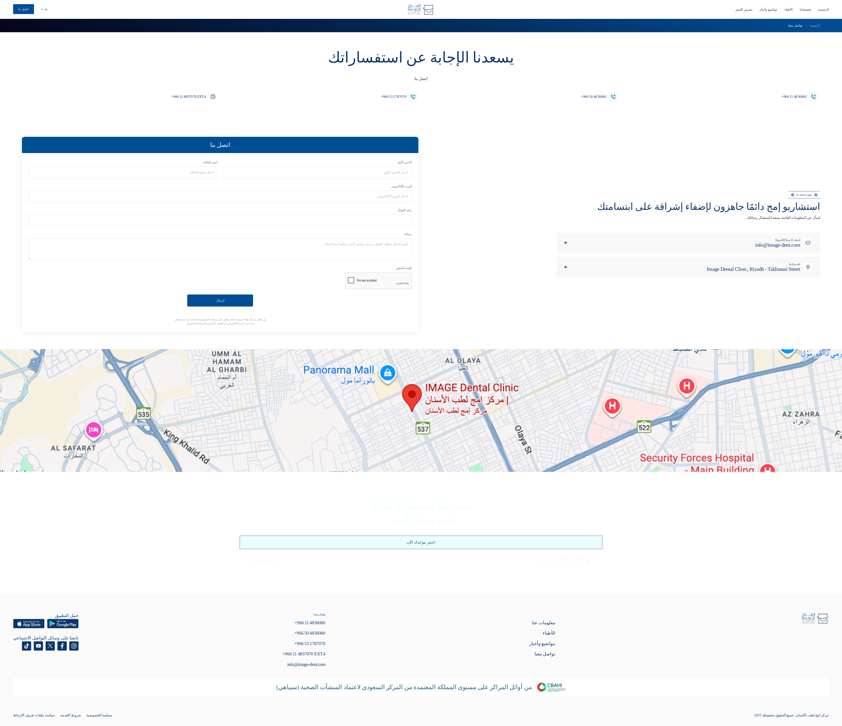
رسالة (408, 234)
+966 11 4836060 (309, 622)
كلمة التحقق (404, 268)
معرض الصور (744, 9)
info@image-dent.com (306, 664)
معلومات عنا (543, 622)
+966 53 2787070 (309, 643)
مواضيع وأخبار (768, 9)
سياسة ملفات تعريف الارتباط (34, 715)
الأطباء (788, 9)
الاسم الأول (404, 162)
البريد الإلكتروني (401, 186)
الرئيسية (823, 9)
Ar (46, 9)
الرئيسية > (811, 25)
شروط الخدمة (70, 715)
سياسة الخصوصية (99, 715)
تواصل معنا (545, 653)
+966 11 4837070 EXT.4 (303, 653)
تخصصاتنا (805, 9)
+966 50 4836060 (309, 633)
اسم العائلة (210, 162)
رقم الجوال (405, 210)
